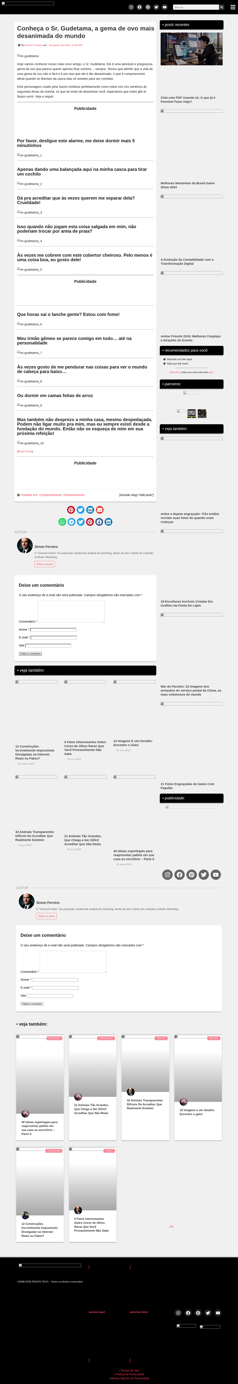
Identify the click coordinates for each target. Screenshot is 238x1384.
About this (174, 372)
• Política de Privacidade (129, 1374)
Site (21, 645)
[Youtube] (165, 7)
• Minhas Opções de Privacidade (129, 1378)
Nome (24, 629)
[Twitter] (156, 7)
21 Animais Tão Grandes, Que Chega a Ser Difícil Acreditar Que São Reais (83, 840)
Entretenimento (74, 495)
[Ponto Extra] (191, 413)
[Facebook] (139, 7)
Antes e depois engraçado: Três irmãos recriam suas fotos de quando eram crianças (190, 518)
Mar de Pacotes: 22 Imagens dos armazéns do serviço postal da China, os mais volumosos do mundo (191, 690)
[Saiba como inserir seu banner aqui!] (181, 413)
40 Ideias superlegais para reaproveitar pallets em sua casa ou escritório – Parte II (133, 855)
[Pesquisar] (221, 7)
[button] (71, 510)
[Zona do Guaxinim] (202, 413)
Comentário (28, 621)
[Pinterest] (148, 7)
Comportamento (50, 495)
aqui (211, 372)
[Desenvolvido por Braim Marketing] (210, 1327)
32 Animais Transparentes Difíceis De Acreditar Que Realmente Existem (34, 836)
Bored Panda (25, 451)
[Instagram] (131, 7)
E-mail (24, 637)
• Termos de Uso (129, 1370)
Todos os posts (44, 564)
